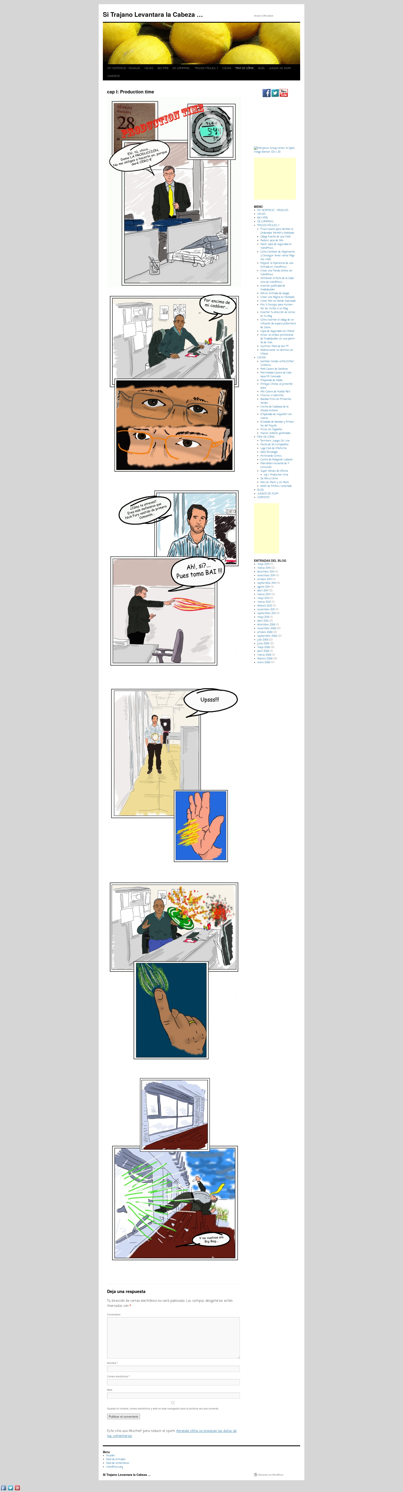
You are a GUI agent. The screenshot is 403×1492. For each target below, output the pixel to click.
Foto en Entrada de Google (274, 293)
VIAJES (148, 68)
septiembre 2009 (267, 636)
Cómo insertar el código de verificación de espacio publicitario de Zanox (278, 323)
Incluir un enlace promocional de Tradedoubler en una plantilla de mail (277, 339)
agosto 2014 (263, 587)
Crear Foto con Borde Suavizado (278, 301)
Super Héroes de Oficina (274, 471)
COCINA (226, 68)
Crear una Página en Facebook (277, 297)
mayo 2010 (263, 617)
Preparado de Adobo (271, 380)
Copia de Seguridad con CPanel (277, 331)
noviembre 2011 (266, 610)
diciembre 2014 (266, 572)
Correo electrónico (118, 1376)
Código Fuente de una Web (275, 237)
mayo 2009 (263, 647)
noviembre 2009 (266, 628)
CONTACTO (113, 76)
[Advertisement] (275, 179)
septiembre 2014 (266, 583)
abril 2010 (262, 621)
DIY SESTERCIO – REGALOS (123, 68)
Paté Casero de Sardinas (274, 369)
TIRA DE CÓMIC (245, 68)
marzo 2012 (264, 602)
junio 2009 (263, 644)
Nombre (112, 1363)
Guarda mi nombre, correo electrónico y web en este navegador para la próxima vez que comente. (163, 1408)
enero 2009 (263, 662)
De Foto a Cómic (269, 479)
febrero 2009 (265, 659)
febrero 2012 (264, 606)
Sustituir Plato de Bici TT (274, 346)
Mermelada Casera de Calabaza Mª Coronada (276, 375)
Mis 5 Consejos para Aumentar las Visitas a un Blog (276, 306)
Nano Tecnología (268, 452)
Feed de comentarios (117, 1463)
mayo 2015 (263, 564)
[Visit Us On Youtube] (283, 96)
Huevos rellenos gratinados (275, 433)
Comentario (113, 1314)
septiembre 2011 (266, 613)
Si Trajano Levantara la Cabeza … (153, 14)
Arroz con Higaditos (271, 429)
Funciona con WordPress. (271, 1474)
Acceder (110, 1456)
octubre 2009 (265, 632)
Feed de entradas (116, 1459)
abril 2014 (262, 591)
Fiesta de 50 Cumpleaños (274, 445)
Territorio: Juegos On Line (275, 441)
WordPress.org (114, 1467)
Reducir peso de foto (271, 240)
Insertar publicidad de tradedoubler (272, 288)
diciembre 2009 (266, 625)
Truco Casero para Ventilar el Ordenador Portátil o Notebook (277, 231)
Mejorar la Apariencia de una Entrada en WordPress (276, 265)
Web (109, 1389)
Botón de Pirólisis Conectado (276, 486)
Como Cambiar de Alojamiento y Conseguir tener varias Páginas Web (277, 255)
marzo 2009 (264, 655)
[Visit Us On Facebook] (266, 96)
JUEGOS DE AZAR (280, 68)
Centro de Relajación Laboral (276, 460)
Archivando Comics (271, 456)
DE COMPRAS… (182, 68)
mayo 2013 (263, 598)
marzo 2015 (264, 568)
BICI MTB (163, 68)
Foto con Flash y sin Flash (274, 482)
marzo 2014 (264, 594)
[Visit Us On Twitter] (275, 96)
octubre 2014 (264, 579)
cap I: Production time (276, 475)
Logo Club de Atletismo (273, 448)
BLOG (261, 68)
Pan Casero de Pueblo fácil (275, 392)
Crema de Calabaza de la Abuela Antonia (274, 409)
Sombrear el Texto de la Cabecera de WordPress (277, 280)
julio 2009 (262, 640)
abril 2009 (263, 651)
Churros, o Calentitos (272, 395)
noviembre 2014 (266, 576)
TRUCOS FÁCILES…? (206, 68)
